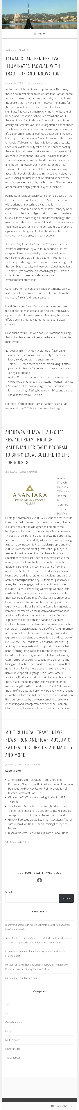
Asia (7, 1013)
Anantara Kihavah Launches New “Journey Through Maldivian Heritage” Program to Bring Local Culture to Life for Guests (37, 447)
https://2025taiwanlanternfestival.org (37, 408)
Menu (41, 33)
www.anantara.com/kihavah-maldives (47, 708)
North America (12, 1040)
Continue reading (17, 841)
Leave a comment (33, 83)
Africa (8, 1004)
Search (8, 892)
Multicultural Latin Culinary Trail (21, 978)
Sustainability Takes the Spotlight (25, 244)
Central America (13, 1022)
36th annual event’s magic (25, 107)
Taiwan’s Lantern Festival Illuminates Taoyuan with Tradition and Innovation (32, 66)
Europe (9, 1031)
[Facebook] (39, 880)
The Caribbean (13, 1057)
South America (12, 1048)
